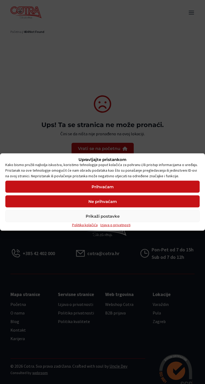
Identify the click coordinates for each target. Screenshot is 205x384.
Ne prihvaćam (102, 201)
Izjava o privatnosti (115, 224)
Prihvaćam (103, 186)
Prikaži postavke (103, 215)
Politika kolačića (85, 224)
